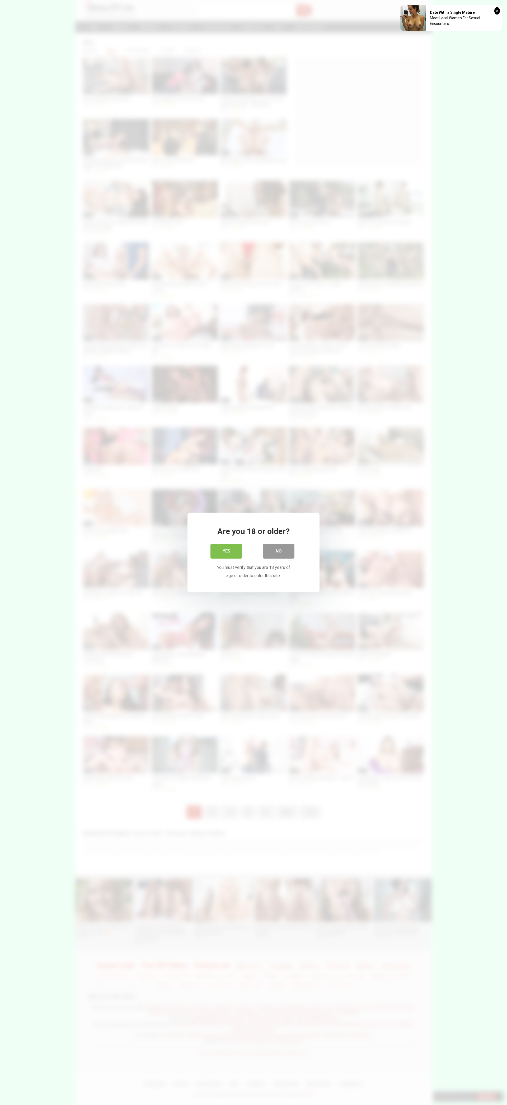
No (279, 551)
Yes (226, 551)
